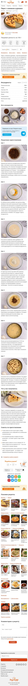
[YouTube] (26, 664)
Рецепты (9, 5)
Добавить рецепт (8, 77)
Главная (3, 5)
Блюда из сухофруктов (18, 528)
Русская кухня (4, 578)
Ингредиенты (4, 52)
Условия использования (7, 670)
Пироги (20, 5)
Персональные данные (7, 672)
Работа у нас (4, 674)
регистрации (10, 638)
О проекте (3, 666)
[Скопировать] (19, 480)
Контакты (3, 668)
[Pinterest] (9, 480)
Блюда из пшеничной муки (17, 513)
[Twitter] (12, 480)
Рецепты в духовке (5, 617)
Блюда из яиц (4, 563)
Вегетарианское (5, 598)
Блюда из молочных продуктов (8, 545)
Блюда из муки (4, 513)
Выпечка (15, 5)
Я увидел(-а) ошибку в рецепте (10, 457)
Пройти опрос (4, 676)
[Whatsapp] (19, 476)
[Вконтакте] (9, 476)
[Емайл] (15, 480)
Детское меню (14, 598)
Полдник (3, 601)
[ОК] (15, 476)
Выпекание (3, 595)
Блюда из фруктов (5, 528)
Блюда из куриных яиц (15, 563)
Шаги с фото (12, 52)
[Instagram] (23, 664)
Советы (18, 52)
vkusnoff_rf (7, 134)
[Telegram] (12, 476)
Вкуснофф (15, 32)
